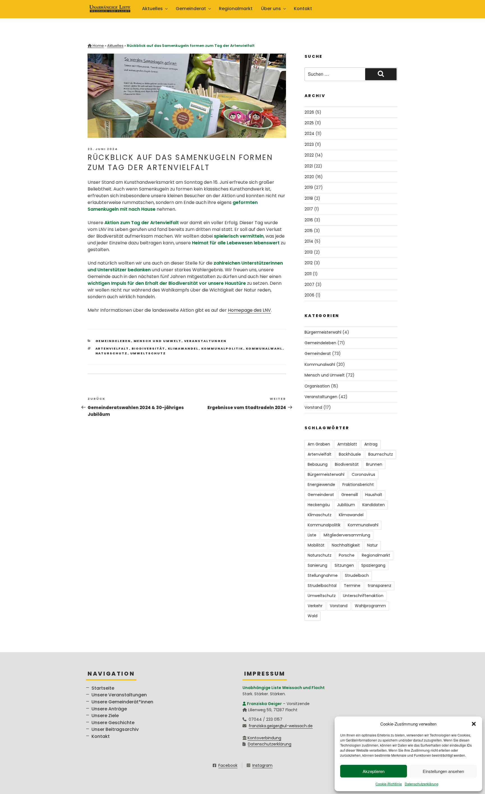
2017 (309, 209)
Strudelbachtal (322, 585)
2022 (309, 155)
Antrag (371, 444)
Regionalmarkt (236, 8)
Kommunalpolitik (222, 348)
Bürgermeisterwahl (323, 332)
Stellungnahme (323, 575)
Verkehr (315, 606)
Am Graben (319, 444)
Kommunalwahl (264, 348)
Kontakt (303, 8)
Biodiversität (148, 348)
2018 (309, 198)
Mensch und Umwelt (158, 341)
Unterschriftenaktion (363, 595)
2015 (309, 230)
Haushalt (373, 494)
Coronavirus (363, 474)
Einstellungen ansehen (443, 771)
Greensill (349, 494)
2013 (309, 252)
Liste (312, 535)
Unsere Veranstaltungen (119, 695)
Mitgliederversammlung (347, 535)
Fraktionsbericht (358, 484)
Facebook (227, 765)
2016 (309, 220)
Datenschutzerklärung (421, 783)
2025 (309, 123)
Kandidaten (373, 505)
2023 (309, 144)
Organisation (317, 386)
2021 (309, 166)
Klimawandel (183, 348)
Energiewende (321, 484)
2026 (309, 112)
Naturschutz (111, 353)
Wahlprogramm (370, 606)
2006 (309, 295)
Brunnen (374, 464)
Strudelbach (357, 575)
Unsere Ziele (105, 715)
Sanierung (317, 565)
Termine (352, 585)
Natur (372, 545)
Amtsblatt (347, 444)
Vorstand (313, 407)
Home (98, 45)
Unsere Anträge (109, 709)
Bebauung (318, 464)
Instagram (262, 765)
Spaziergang (373, 565)
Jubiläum (346, 505)
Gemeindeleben (113, 341)
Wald (312, 616)
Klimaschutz (319, 515)
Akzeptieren (374, 771)
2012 (309, 263)
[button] (474, 724)
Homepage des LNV (249, 310)
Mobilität (316, 545)
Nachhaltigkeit (346, 545)
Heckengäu (319, 505)
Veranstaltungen (205, 341)
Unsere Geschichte (112, 722)
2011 (308, 274)
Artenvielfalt (112, 348)
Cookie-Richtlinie (389, 783)
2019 (309, 187)
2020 (309, 177)
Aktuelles (115, 45)
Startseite (102, 688)
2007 (309, 284)
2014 (309, 241)
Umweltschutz (148, 353)
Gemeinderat (318, 353)
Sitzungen (344, 565)
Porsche (346, 555)
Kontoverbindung (264, 738)
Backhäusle (350, 454)
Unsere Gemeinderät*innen (122, 702)
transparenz (379, 585)
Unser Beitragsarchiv (115, 729)
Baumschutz (380, 454)
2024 (309, 133)
